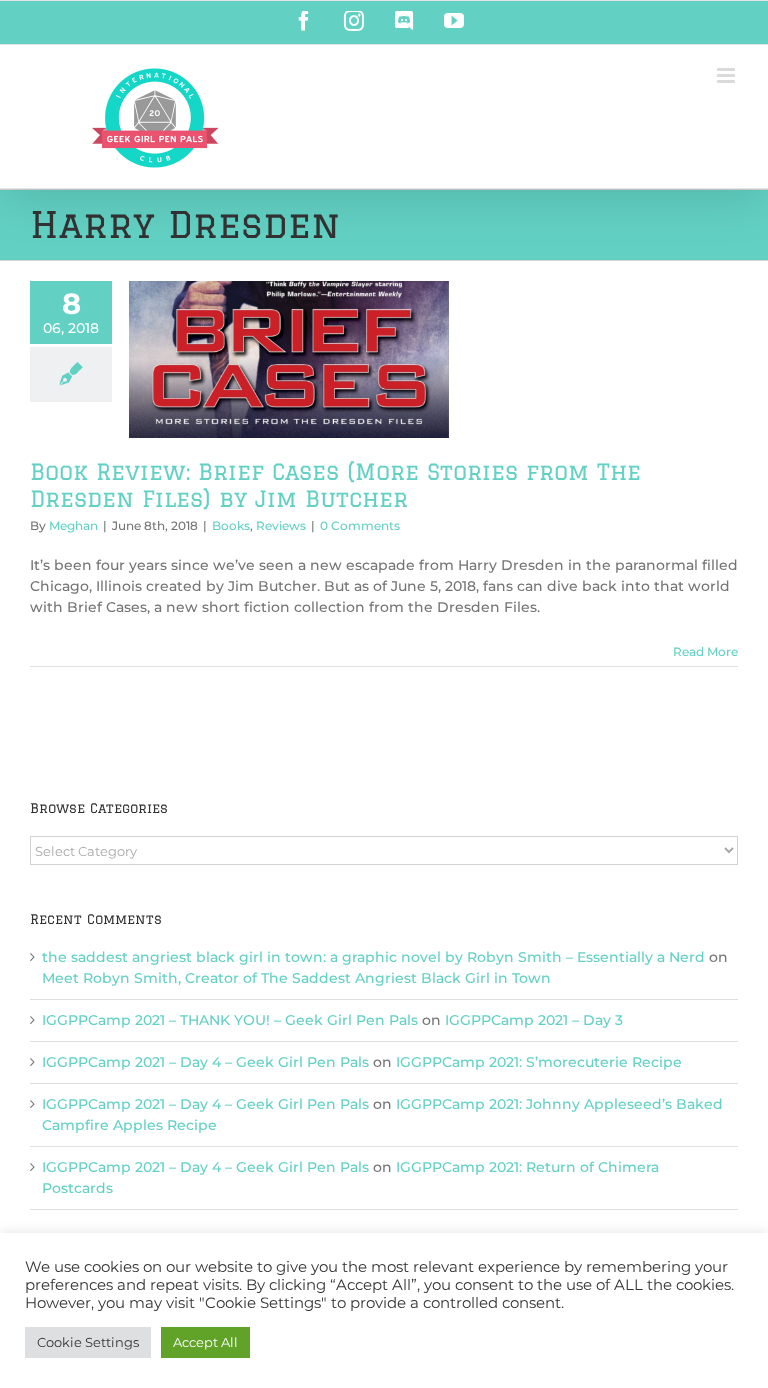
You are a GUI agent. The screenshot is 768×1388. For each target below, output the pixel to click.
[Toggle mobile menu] (727, 75)
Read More (705, 651)
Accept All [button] (205, 1342)
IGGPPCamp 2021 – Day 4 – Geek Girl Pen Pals (205, 1062)
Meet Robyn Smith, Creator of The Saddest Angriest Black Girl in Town (296, 978)
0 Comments (360, 525)
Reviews (281, 525)
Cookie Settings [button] (88, 1342)
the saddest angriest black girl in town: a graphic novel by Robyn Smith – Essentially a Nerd (373, 957)
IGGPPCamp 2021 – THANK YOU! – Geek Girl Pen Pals (230, 1020)
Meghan (73, 525)
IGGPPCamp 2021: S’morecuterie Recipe (539, 1062)
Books (231, 525)
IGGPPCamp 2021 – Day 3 (534, 1020)
